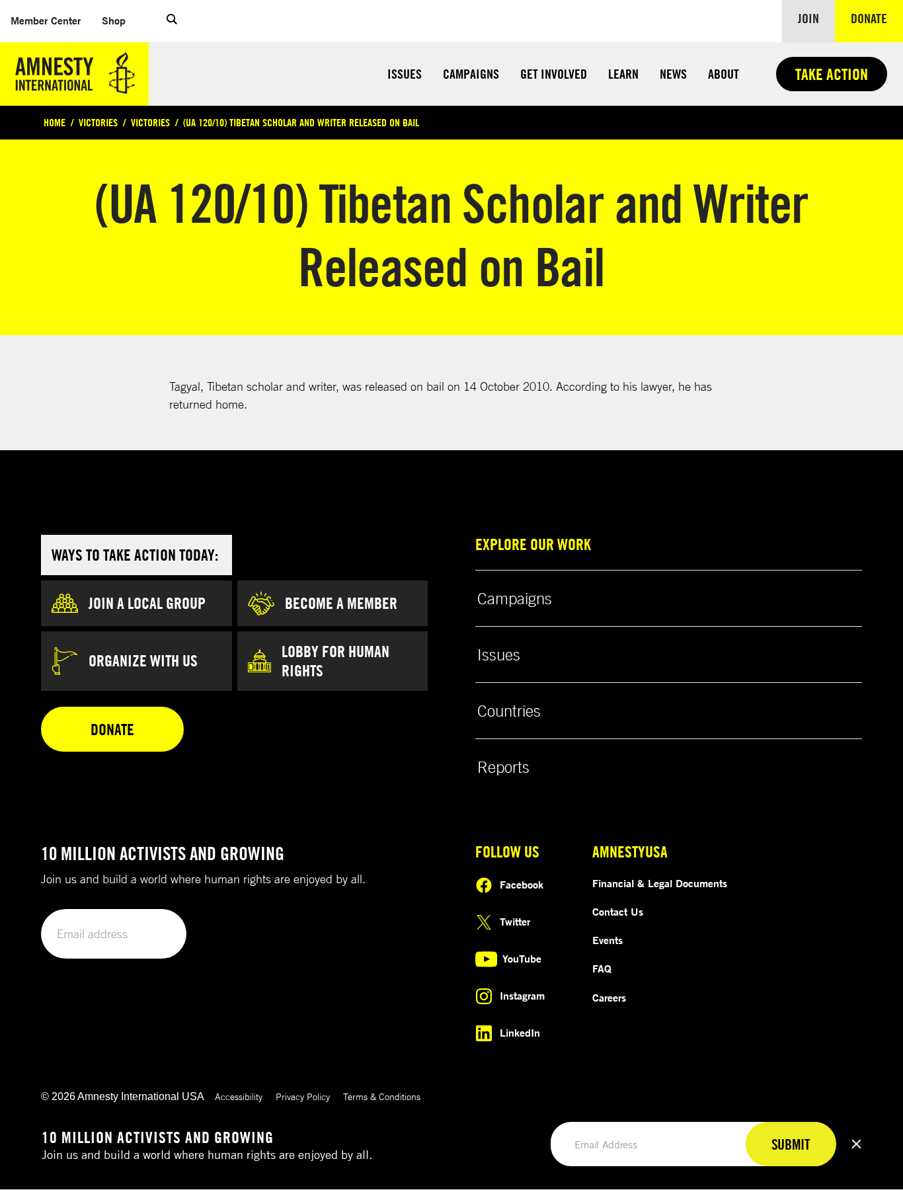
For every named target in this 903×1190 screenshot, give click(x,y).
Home (54, 122)
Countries (509, 710)
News (673, 73)
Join (808, 18)
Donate (877, 17)
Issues (404, 73)
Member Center (51, 20)
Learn (623, 73)
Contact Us (617, 911)
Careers (609, 997)
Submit (154, 934)
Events (607, 940)
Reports (503, 767)
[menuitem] (45, 21)
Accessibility (238, 1096)
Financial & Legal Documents (659, 883)
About (723, 73)
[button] (172, 21)
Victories (98, 122)
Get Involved (553, 73)
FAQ (601, 968)
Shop (119, 20)
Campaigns (471, 73)
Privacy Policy (303, 1096)
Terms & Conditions (381, 1096)
